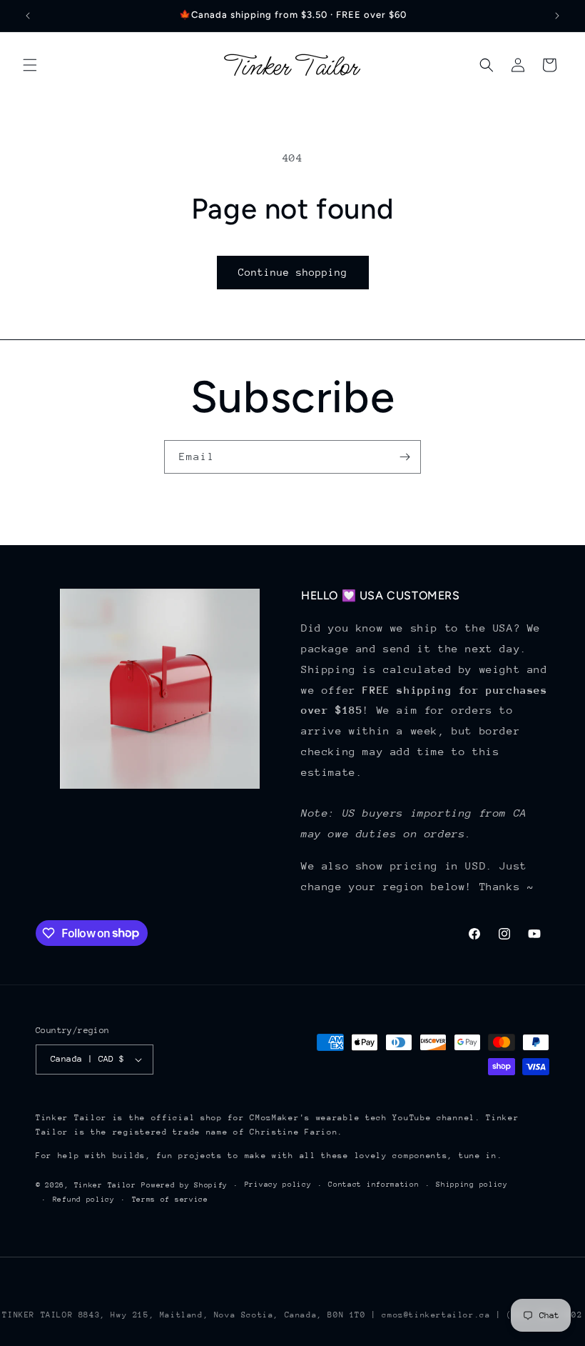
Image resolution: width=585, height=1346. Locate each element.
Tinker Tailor (105, 1185)
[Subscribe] (404, 457)
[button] (30, 65)
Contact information (373, 1184)
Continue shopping (292, 272)
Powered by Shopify (184, 1185)
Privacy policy (278, 1184)
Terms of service (170, 1199)
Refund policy (84, 1199)
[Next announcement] (557, 15)
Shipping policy (472, 1184)
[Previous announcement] (28, 15)
